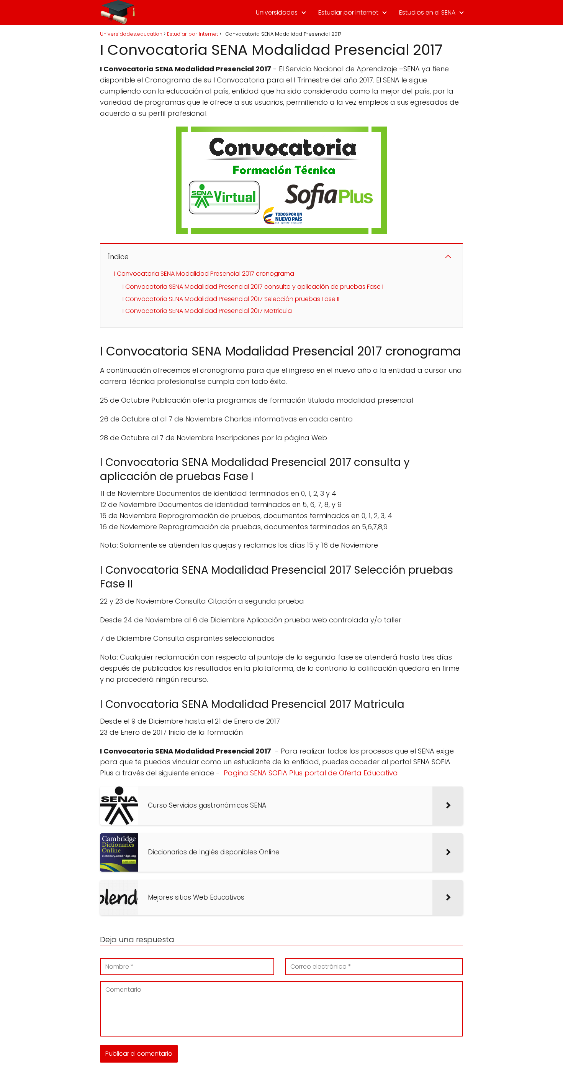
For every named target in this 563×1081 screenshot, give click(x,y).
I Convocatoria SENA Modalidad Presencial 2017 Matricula (207, 310)
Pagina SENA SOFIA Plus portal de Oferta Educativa (311, 773)
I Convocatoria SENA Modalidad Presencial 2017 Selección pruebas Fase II (231, 299)
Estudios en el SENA (427, 12)
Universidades (277, 12)
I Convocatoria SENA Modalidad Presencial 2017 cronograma (204, 273)
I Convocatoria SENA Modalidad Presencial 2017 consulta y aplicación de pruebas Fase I (253, 286)
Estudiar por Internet (348, 12)
